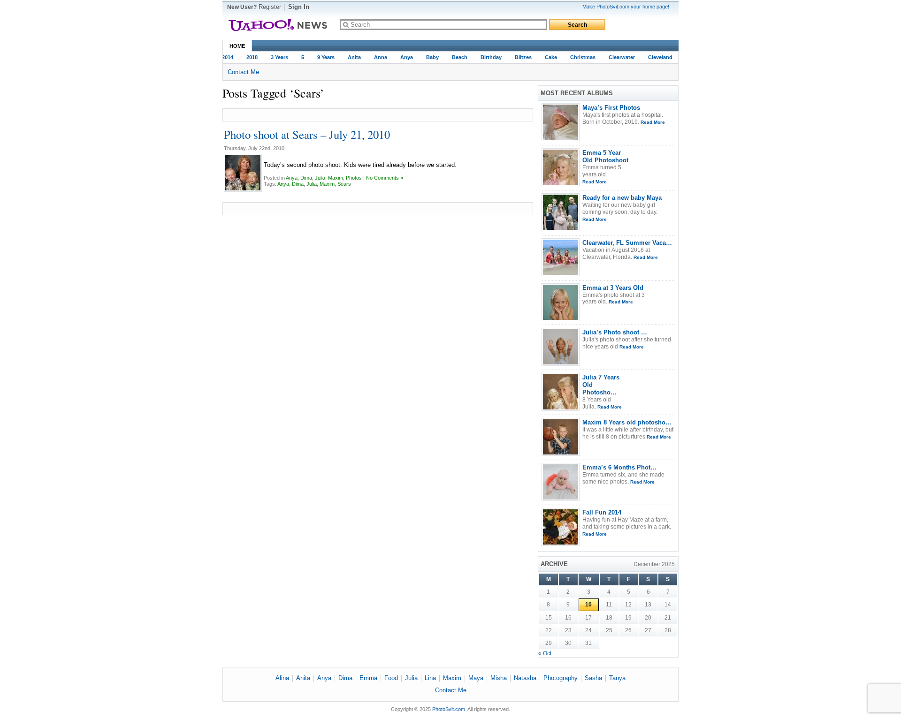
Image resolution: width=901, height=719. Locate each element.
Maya (475, 677)
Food (391, 677)
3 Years (275, 57)
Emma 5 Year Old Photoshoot (605, 156)
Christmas (579, 57)
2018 (248, 57)
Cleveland (656, 57)
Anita (350, 57)
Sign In (298, 6)
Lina (430, 677)
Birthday (487, 57)
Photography (560, 677)
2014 (223, 57)
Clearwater (618, 57)
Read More (653, 122)
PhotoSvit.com (448, 709)
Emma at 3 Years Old (612, 287)
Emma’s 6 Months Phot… (619, 467)
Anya (403, 57)
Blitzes (519, 57)
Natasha (525, 677)
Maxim (335, 178)
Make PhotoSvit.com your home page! (625, 6)
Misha (498, 677)
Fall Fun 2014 (601, 512)
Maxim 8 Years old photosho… (627, 422)
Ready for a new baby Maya (622, 197)
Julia (320, 178)
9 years (322, 57)
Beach (456, 57)
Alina (282, 677)
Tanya (617, 677)
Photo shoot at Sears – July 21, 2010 (307, 134)
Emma (368, 677)
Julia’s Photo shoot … (614, 332)
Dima (306, 178)
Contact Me (243, 72)
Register (270, 6)
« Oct (544, 653)
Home (237, 46)
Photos (354, 178)
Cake (547, 57)
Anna (376, 57)
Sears (344, 184)
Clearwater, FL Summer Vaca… (627, 242)
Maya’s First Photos (611, 107)
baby (428, 57)
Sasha (593, 677)
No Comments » (384, 178)
